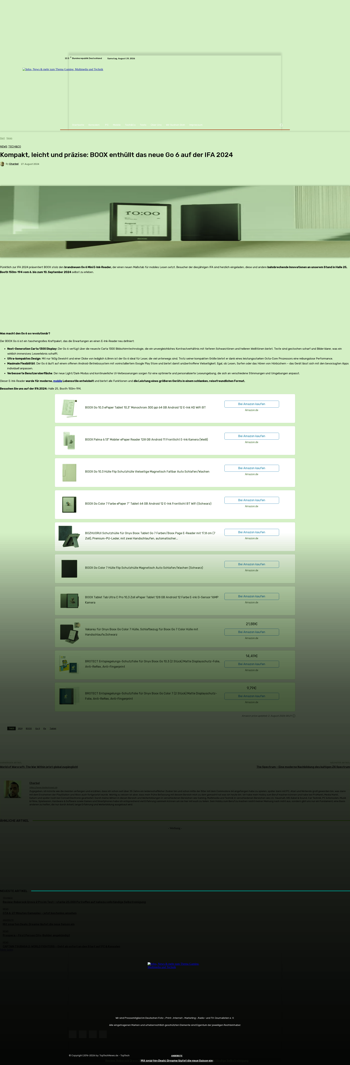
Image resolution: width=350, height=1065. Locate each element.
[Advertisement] (175, 855)
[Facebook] (72, 1034)
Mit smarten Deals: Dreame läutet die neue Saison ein (177, 1060)
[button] (281, 125)
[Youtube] (103, 1034)
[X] (92, 1034)
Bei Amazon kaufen (251, 404)
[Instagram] (82, 1034)
